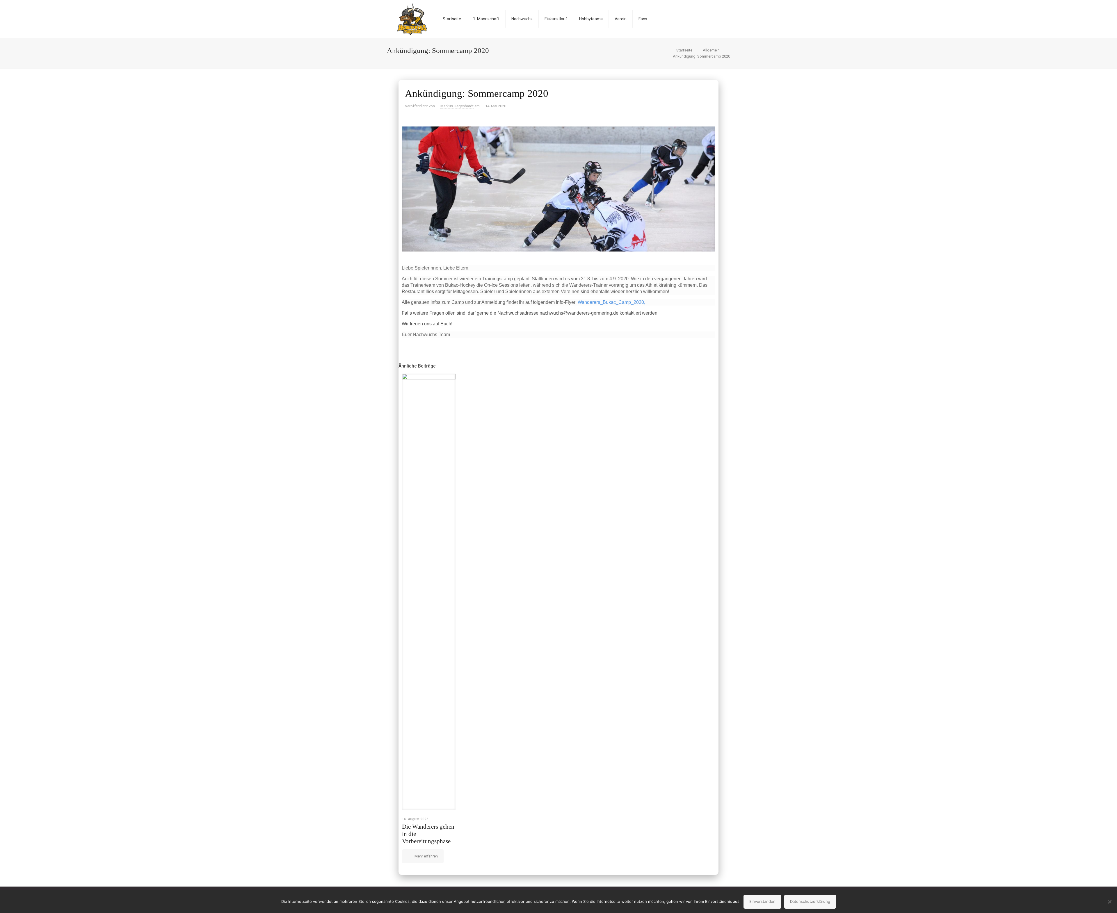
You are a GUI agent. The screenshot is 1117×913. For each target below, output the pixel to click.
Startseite (684, 50)
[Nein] (1110, 902)
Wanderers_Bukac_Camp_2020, (611, 302)
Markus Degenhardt (457, 106)
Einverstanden (762, 901)
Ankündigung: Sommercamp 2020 (701, 56)
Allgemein (711, 50)
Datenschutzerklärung (810, 901)
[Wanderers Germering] (412, 19)
